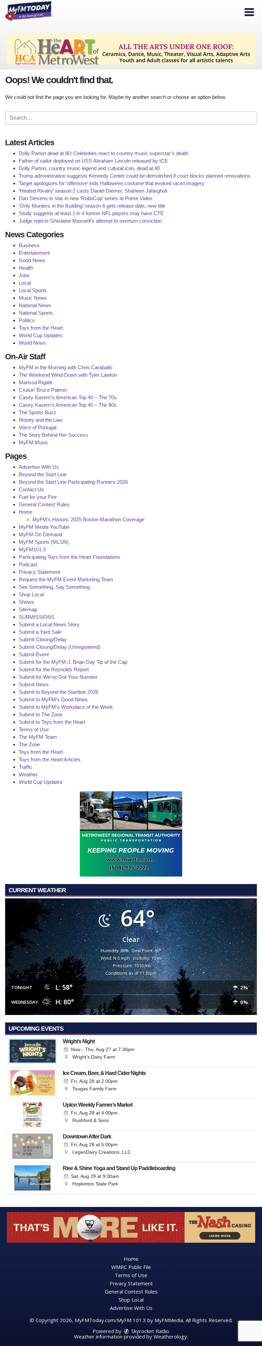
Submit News (34, 684)
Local (25, 283)
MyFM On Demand (40, 534)
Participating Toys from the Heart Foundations (69, 557)
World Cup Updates (40, 335)
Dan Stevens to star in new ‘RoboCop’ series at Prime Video (85, 198)
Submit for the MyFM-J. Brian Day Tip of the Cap (73, 662)
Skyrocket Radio (149, 1331)
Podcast (28, 564)
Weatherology (170, 1336)
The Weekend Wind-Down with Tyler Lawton (68, 375)
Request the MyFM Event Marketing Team (66, 579)
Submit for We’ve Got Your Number (58, 677)
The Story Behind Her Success (53, 435)
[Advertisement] (131, 49)
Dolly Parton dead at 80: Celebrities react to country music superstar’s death (103, 153)
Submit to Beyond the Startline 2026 (58, 692)
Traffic (25, 767)
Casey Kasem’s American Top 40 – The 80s (68, 405)
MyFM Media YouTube (44, 527)
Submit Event (34, 654)
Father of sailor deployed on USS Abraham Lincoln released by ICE (93, 161)
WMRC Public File (131, 1266)
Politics (27, 320)
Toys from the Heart (41, 328)
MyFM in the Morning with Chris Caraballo (65, 367)
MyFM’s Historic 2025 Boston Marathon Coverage (88, 519)
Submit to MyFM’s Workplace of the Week (66, 707)
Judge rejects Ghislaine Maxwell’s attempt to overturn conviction (90, 221)
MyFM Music (33, 442)
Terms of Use (34, 729)
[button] (249, 12)
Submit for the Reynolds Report (54, 669)
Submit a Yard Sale (40, 632)
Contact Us (31, 489)
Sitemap (28, 609)
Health (26, 268)
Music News (33, 298)
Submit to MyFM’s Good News (53, 699)
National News (35, 305)
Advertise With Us (39, 467)
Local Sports (33, 290)
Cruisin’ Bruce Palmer (43, 390)
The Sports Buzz (37, 412)
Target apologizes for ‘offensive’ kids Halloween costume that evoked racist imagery (111, 183)
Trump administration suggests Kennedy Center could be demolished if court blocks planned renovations (134, 176)
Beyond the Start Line (43, 474)
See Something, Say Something (54, 587)
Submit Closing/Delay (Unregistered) (59, 647)
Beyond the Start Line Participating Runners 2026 (73, 482)
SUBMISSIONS (37, 617)
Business (29, 245)
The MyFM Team (38, 737)
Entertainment (34, 253)
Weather (28, 774)
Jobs (24, 275)
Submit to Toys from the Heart (52, 722)
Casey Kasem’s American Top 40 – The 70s (68, 397)
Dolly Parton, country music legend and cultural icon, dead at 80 (89, 168)
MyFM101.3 (32, 549)
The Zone (29, 744)
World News (32, 343)
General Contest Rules (44, 504)
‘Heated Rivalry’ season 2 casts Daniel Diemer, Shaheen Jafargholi (93, 191)
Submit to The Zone (40, 714)
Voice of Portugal (37, 427)
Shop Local (31, 594)
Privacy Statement (39, 572)
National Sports (36, 313)
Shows (26, 602)
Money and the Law (40, 420)
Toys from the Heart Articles (50, 759)
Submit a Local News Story (49, 624)
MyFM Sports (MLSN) (44, 542)
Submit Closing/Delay (43, 639)
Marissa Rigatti (35, 382)
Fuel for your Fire (38, 497)
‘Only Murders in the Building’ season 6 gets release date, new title (92, 206)
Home (25, 512)
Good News (32, 260)
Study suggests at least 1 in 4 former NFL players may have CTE (91, 213)
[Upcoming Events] (32, 1051)
